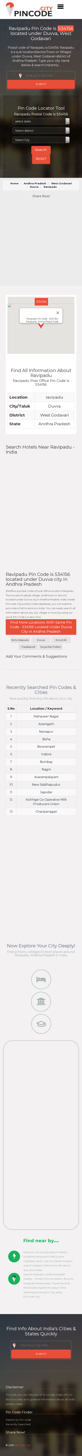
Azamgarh (46, 724)
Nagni (46, 769)
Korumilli (61, 640)
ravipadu (54, 397)
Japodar (46, 792)
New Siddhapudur (46, 784)
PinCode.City (22, 1445)
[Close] (57, 312)
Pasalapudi (28, 646)
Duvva (34, 186)
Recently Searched (18, 1424)
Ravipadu (50, 186)
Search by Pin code (18, 1419)
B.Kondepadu (20, 640)
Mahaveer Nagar (46, 716)
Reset (41, 159)
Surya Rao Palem (50, 646)
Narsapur (46, 731)
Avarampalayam (46, 777)
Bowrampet (46, 746)
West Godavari (61, 183)
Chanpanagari (46, 811)
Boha (46, 739)
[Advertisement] (41, 242)
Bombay (46, 762)
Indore (46, 754)
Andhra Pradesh (35, 183)
